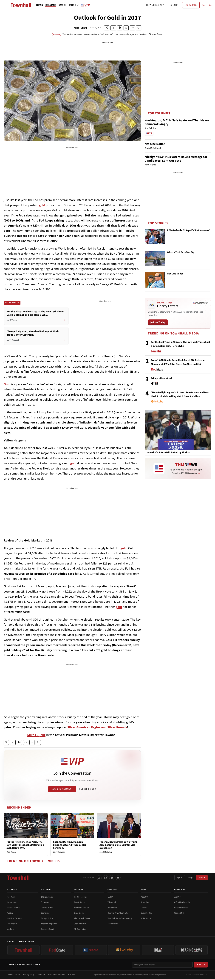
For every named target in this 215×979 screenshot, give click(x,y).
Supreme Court (47, 929)
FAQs (190, 877)
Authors (10, 929)
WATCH (63, 5)
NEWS (39, 5)
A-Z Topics (46, 890)
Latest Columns (13, 907)
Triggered (112, 902)
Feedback (41, 974)
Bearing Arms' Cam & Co (118, 913)
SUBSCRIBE (191, 5)
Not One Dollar (155, 144)
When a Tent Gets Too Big (180, 252)
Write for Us (146, 918)
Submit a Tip (146, 913)
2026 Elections (47, 896)
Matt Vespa (11, 852)
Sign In (179, 877)
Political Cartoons (14, 918)
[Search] (203, 5)
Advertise (145, 902)
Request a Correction (56, 974)
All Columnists (80, 929)
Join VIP (201, 877)
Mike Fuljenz (80, 28)
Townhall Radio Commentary (120, 918)
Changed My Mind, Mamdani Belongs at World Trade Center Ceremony (69, 845)
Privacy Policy (28, 974)
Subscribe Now (87, 789)
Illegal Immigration (49, 923)
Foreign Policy (47, 918)
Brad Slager (79, 913)
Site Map (71, 974)
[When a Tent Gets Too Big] (155, 258)
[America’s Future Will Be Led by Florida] (178, 429)
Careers (144, 907)
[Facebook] (111, 877)
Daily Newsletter (181, 907)
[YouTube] (118, 877)
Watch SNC (179, 913)
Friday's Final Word (161, 378)
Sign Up (201, 964)
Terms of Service (13, 974)
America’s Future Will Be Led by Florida (168, 452)
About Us (144, 896)
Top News (11, 896)
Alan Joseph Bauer (82, 918)
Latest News (12, 902)
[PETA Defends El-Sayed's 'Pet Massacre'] (155, 236)
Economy (45, 913)
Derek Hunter (79, 902)
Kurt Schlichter (80, 896)
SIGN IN (174, 5)
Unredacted (112, 907)
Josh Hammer (80, 923)
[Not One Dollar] (155, 280)
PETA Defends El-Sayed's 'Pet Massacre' (188, 230)
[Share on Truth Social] (113, 27)
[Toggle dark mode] (210, 5)
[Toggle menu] (5, 5)
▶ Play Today (158, 322)
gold (42, 205)
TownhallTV (12, 923)
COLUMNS (50, 5)
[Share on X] (106, 27)
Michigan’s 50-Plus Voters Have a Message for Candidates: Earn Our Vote (176, 159)
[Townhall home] (18, 877)
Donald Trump (47, 907)
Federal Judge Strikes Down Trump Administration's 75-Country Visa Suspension (118, 845)
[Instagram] (105, 877)
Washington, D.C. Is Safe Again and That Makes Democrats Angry (177, 122)
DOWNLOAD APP (155, 5)
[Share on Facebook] (119, 27)
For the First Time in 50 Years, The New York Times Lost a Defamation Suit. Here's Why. (25, 845)
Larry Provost (59, 852)
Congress (44, 902)
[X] (99, 877)
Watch (10, 913)
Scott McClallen (105, 852)
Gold (7, 384)
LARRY (110, 896)
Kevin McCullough (81, 907)
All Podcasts (113, 923)
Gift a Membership (182, 902)
